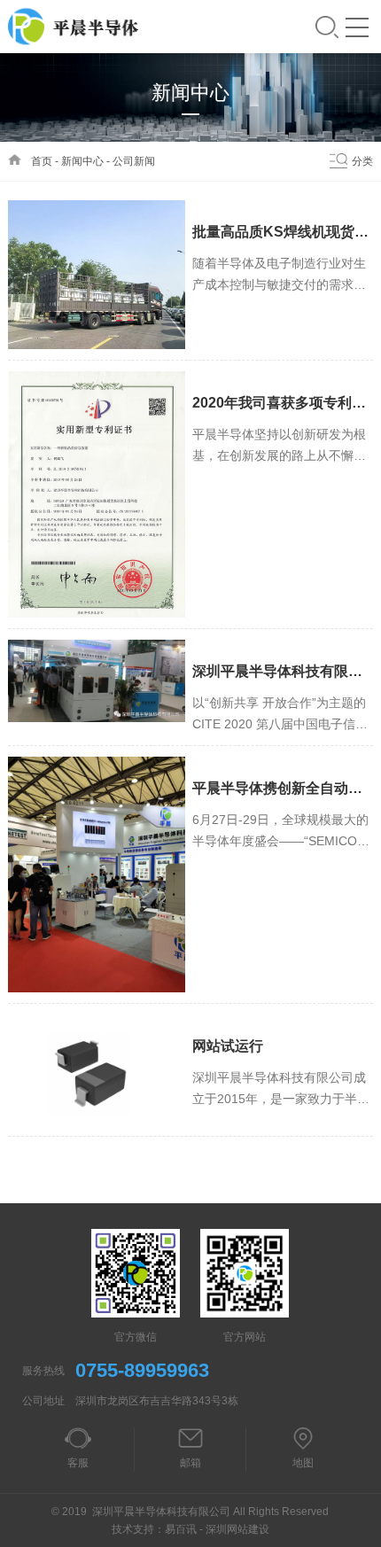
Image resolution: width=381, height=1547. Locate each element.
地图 (303, 1463)
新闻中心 (82, 161)
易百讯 (181, 1529)
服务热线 (43, 1370)
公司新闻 (134, 161)
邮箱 (190, 1463)
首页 (41, 161)
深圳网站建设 (237, 1529)
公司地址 (43, 1401)
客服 (78, 1463)
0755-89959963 (142, 1370)
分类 (362, 161)
